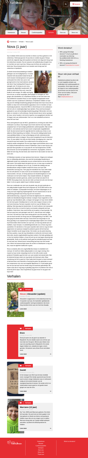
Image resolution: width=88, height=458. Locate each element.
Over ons (62, 32)
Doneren (77, 4)
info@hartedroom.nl (67, 96)
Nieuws (23, 32)
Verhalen (51, 32)
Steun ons (75, 32)
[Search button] (65, 4)
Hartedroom (11, 32)
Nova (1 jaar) (29, 41)
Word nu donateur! (69, 441)
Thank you (41, 454)
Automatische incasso (72, 65)
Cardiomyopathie (37, 32)
